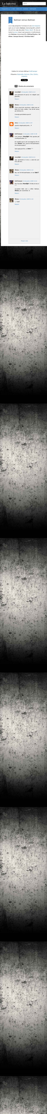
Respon (17, 99)
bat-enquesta (36, 26)
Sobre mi (19, 9)
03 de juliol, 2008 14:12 (28, 92)
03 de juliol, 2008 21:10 (26, 170)
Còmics (35, 74)
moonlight (18, 92)
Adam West (29, 30)
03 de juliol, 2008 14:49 (25, 123)
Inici (13, 9)
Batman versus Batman (24, 20)
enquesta (24, 76)
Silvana (17, 105)
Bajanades (20, 74)
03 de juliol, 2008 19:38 (30, 134)
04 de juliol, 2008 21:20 (26, 199)
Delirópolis (33, 9)
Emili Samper (33, 71)
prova (16, 32)
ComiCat (25, 9)
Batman (26, 74)
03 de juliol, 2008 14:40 (26, 105)
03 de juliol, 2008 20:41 (28, 157)
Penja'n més (24, 241)
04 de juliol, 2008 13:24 (30, 181)
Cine (31, 74)
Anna (16, 123)
